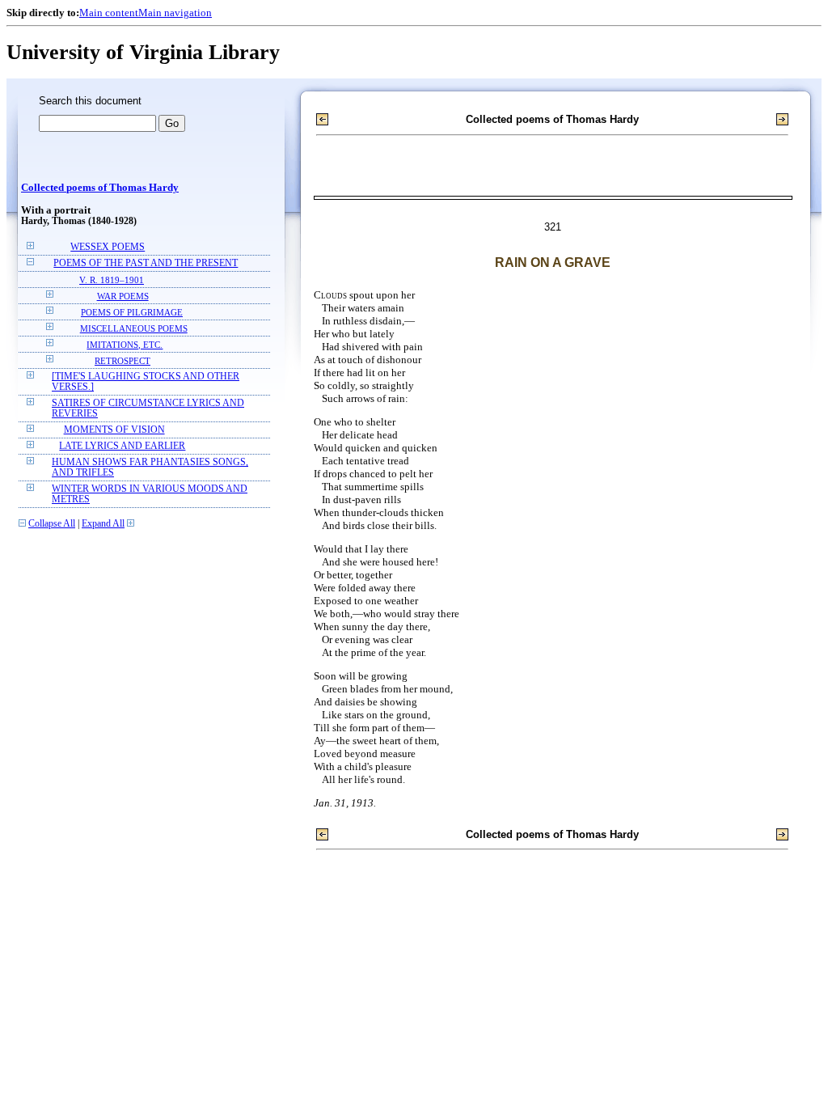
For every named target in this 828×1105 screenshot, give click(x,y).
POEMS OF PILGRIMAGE (132, 312)
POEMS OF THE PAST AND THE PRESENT (145, 263)
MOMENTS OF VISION (114, 430)
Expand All (103, 524)
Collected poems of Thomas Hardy (100, 187)
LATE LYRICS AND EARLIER (122, 446)
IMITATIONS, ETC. (125, 344)
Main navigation (175, 12)
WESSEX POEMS (107, 247)
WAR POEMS (123, 296)
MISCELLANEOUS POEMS (134, 328)
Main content (108, 12)
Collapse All (51, 524)
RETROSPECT (122, 361)
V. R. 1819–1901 (111, 280)
